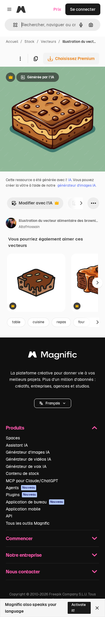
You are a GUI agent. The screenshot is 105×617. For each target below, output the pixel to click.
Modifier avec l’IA (31, 204)
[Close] (97, 607)
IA (69, 180)
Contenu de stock (22, 473)
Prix (57, 9)
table (16, 322)
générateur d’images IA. (76, 185)
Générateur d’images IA (28, 452)
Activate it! (78, 607)
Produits (15, 428)
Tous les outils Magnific (28, 523)
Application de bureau (34, 502)
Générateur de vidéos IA (28, 459)
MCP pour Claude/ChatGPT (32, 480)
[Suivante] (81, 203)
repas (61, 322)
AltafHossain (29, 226)
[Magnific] (52, 355)
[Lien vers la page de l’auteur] (11, 224)
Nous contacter (23, 571)
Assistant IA (17, 445)
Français (53, 403)
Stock (29, 41)
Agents (20, 487)
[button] (52, 403)
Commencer (19, 538)
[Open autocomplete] (13, 25)
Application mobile (23, 509)
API (9, 516)
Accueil (12, 41)
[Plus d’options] (20, 58)
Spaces (13, 438)
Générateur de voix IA (26, 466)
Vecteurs (48, 41)
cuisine (38, 322)
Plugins (21, 494)
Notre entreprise (24, 555)
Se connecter (83, 9)
